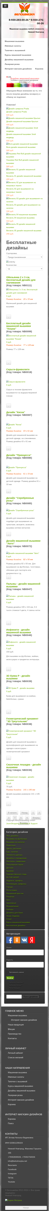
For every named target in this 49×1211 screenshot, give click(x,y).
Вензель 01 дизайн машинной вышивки (23, 176)
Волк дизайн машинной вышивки (21, 147)
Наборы (9, 909)
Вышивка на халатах (15, 842)
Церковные (11, 903)
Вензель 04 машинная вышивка (20, 218)
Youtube (11, 1182)
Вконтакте (12, 1165)
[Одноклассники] (17, 940)
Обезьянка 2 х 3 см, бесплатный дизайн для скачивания (21, 280)
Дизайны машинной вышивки (19, 59)
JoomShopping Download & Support (21, 823)
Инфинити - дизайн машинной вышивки (18, 631)
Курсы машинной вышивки (18, 55)
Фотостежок (11, 890)
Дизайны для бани (14, 913)
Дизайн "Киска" (15, 412)
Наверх (26, 1208)
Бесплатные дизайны (15, 925)
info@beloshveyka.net (17, 1161)
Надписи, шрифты (14, 881)
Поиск (11, 1123)
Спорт (9, 919)
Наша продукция (16, 1024)
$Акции (11, 1029)
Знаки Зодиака (12, 916)
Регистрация (14, 988)
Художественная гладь (16, 874)
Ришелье (10, 897)
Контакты (12, 1038)
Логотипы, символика (15, 861)
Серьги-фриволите (18, 369)
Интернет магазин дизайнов (24, 1020)
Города (9, 887)
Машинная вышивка (14, 41)
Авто (8, 900)
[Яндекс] (31, 940)
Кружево (10, 871)
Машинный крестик (14, 893)
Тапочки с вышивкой (15, 50)
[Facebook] (9, 940)
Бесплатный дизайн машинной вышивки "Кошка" (18, 326)
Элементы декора (14, 855)
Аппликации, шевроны (16, 884)
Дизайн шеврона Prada (16, 112)
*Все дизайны (12, 836)
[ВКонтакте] (24, 940)
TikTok (10, 1178)
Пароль (9, 960)
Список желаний (15, 1057)
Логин (8, 948)
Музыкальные (12, 906)
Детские (9, 868)
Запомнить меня (16, 972)
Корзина (39, 69)
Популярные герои (14, 865)
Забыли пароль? (16, 982)
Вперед (36, 818)
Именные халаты (13, 46)
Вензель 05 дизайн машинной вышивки (23, 230)
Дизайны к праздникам (16, 858)
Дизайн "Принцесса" (18, 455)
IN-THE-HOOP (12, 877)
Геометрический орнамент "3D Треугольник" (22, 720)
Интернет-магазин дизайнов (18, 69)
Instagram (12, 1173)
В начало (12, 813)
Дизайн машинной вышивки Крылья (22, 121)
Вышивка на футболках (16, 839)
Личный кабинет (15, 1053)
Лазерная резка (12, 64)
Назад (24, 813)
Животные (11, 845)
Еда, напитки (12, 852)
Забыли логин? (15, 985)
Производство (14, 1034)
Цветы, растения (13, 848)
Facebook (12, 1169)
